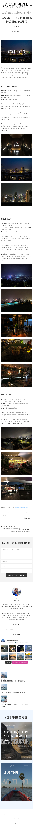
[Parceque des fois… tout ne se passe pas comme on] (20, 648)
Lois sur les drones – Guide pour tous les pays (13, 693)
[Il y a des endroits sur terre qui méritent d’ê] (28, 648)
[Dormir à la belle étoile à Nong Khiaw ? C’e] (20, 656)
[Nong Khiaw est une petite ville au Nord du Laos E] (4, 656)
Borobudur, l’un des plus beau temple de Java (15, 736)
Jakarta (18, 12)
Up (15, 823)
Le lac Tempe (10, 772)
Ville (3, 515)
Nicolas (18, 26)
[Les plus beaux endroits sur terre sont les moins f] (12, 648)
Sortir (27, 12)
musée (15, 512)
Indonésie (7, 12)
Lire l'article (8, 757)
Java (10, 512)
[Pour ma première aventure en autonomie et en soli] (4, 648)
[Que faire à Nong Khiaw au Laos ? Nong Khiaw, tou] (28, 656)
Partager (17, 31)
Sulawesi (14, 766)
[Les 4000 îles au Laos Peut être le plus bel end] (12, 656)
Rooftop (23, 512)
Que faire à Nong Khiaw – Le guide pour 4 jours (13, 681)
